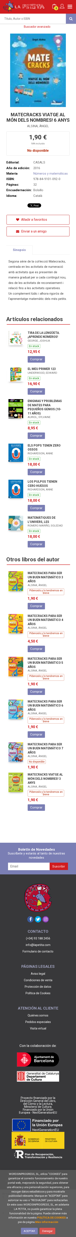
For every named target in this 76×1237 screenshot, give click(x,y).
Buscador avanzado (37, 26)
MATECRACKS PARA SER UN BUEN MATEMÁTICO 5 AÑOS (45, 663)
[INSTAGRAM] (45, 919)
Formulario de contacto (38, 951)
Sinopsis (19, 250)
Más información (46, 1222)
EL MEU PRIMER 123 (42, 369)
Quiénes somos (38, 1015)
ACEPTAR (29, 1231)
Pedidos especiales (38, 1022)
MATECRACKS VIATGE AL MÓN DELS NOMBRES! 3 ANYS (45, 778)
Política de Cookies (38, 993)
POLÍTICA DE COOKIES (51, 1217)
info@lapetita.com (38, 945)
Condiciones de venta (38, 980)
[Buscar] (71, 19)
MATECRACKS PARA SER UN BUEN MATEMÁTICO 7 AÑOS (45, 748)
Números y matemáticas (50, 173)
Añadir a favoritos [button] (33, 220)
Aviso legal (38, 973)
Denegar (47, 1231)
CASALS (39, 162)
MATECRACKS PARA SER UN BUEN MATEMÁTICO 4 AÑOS (45, 620)
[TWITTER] (38, 919)
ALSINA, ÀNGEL (38, 126)
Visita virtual (38, 1028)
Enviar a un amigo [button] (33, 231)
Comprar (36, 359)
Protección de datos (38, 986)
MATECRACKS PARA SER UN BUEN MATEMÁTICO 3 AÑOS (45, 577)
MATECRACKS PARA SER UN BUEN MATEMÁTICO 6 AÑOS (45, 705)
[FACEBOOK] (30, 919)
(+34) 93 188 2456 (38, 938)
